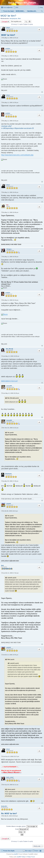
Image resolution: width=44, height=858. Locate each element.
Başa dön (42, 45)
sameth (8, 503)
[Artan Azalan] (22, 832)
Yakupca (8, 249)
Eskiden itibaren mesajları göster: (16, 826)
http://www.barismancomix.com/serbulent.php (17, 155)
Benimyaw (8, 473)
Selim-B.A (4, 806)
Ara (26, 21)
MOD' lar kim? (8, 15)
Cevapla (4, 21)
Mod (19, 18)
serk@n (7, 48)
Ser (7, 205)
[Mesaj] (2, 37)
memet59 (9, 385)
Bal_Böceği (9, 348)
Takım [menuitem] (36, 850)
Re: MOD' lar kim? (9, 813)
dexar (8, 27)
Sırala (17, 829)
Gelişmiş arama (29, 21)
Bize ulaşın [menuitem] (28, 850)
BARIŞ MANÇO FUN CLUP (9, 381)
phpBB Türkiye (21, 856)
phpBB (15, 854)
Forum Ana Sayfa (8, 850)
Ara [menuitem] (42, 11)
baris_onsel (9, 777)
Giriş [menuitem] (41, 7)
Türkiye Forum (31, 856)
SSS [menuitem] (17, 7)
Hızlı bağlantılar (8, 7)
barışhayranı (13, 18)
